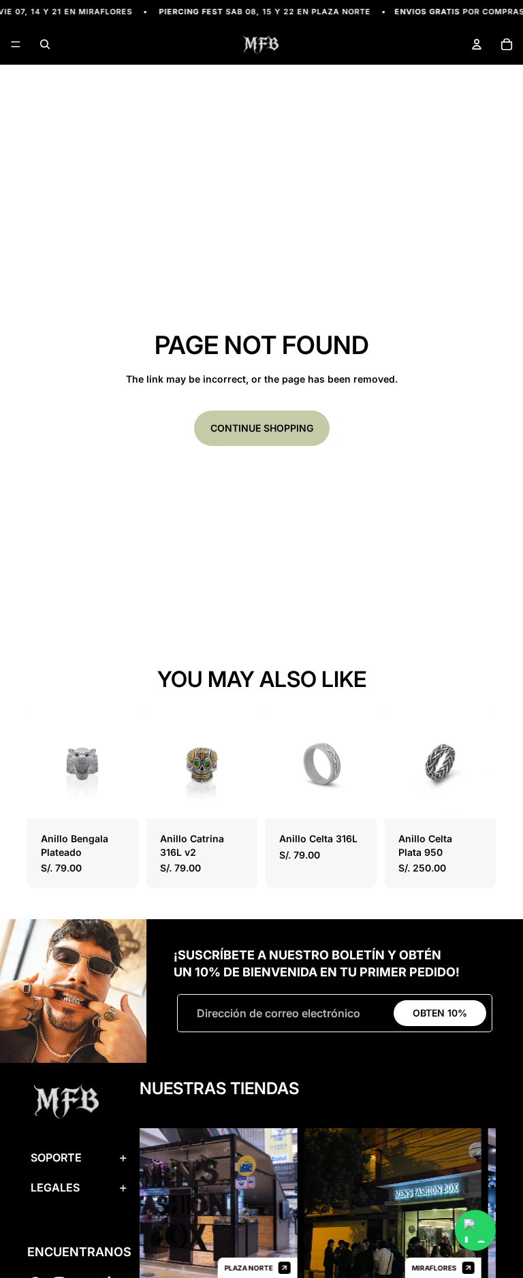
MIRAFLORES (424, 1268)
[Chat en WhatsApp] (475, 1230)
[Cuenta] (477, 44)
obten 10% (440, 1013)
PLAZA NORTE (239, 1268)
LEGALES (55, 1188)
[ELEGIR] (117, 797)
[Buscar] (45, 44)
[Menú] (15, 45)
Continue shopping (261, 428)
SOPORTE (56, 1158)
